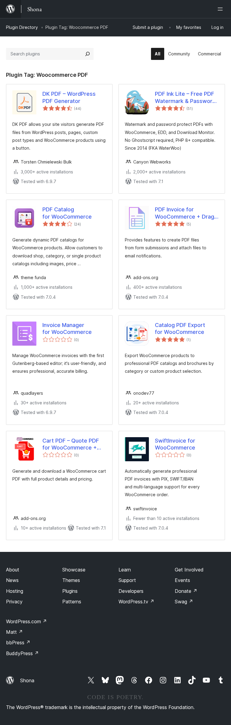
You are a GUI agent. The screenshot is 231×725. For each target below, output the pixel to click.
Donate (186, 591)
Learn (125, 570)
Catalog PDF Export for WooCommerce (180, 328)
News (12, 580)
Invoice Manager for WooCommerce (67, 328)
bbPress (18, 642)
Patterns (71, 602)
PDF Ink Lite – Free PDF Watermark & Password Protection (185, 97)
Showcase (73, 570)
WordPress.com (26, 621)
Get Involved (189, 570)
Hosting (14, 591)
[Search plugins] (88, 54)
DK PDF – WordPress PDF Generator (69, 97)
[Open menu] (221, 9)
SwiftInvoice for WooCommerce (175, 444)
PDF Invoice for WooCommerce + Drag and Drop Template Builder (184, 213)
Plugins (70, 591)
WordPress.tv (136, 602)
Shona (27, 680)
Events (182, 580)
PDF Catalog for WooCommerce (67, 212)
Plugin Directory (22, 27)
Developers (131, 591)
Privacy (14, 602)
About (12, 570)
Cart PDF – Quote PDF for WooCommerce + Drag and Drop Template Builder (74, 444)
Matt (14, 632)
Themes (71, 580)
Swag (184, 602)
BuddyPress (22, 653)
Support (127, 580)
